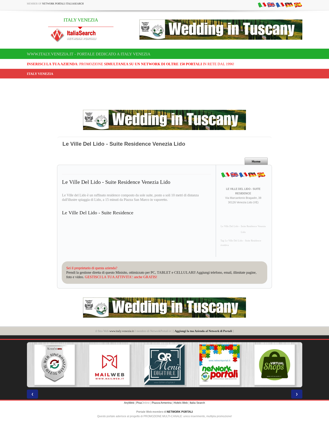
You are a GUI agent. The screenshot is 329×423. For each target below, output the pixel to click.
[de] (288, 4)
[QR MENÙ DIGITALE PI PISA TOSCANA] (164, 365)
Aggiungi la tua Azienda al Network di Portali (203, 331)
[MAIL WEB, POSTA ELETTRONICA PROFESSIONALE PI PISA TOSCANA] (109, 365)
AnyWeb (129, 402)
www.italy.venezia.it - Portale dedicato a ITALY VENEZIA (88, 54)
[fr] (280, 4)
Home (256, 161)
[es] (297, 4)
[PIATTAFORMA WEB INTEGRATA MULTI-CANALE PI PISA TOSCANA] (54, 365)
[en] (271, 4)
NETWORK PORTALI (180, 411)
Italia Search (197, 402)
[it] (262, 4)
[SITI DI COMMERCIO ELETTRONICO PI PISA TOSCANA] (274, 365)
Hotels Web (181, 402)
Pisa (139, 402)
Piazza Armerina (162, 402)
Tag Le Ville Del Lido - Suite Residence (240, 240)
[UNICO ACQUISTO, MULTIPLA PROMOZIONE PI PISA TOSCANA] (219, 365)
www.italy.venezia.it (121, 331)
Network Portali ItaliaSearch (63, 3)
